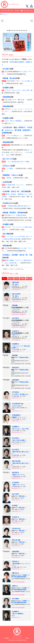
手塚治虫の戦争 (23, 357)
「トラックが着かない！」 (14, 135)
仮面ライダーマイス (18, 474)
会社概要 (6, 638)
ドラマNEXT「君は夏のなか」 (20, 394)
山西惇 (5, 182)
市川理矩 (15, 598)
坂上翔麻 (6, 234)
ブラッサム (16, 309)
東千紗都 (18, 130)
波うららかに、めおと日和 (20, 90)
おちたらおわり (17, 405)
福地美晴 (6, 97)
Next (31, 20)
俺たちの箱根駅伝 (18, 613)
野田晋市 (13, 212)
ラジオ (16, 278)
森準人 (15, 586)
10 (23, 30)
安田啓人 (15, 561)
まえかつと (9, 130)
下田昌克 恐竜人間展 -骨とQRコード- (19, 206)
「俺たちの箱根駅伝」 (16, 121)
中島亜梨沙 (16, 415)
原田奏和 (20, 212)
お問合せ (27, 638)
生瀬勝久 (6, 88)
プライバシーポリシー (17, 638)
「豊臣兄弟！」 (21, 99)
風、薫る (15, 284)
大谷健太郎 (16, 403)
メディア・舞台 (18, 10)
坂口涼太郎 (16, 294)
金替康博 (5, 133)
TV (4, 278)
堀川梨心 (15, 472)
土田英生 (6, 127)
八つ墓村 (10, 168)
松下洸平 (15, 494)
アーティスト (9, 10)
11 (24, 30)
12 (26, 30)
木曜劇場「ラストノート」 (19, 417)
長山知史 (13, 78)
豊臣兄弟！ (22, 496)
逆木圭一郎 (15, 191)
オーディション (28, 10)
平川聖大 (15, 392)
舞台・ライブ (29, 278)
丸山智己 (15, 438)
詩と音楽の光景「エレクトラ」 (15, 185)
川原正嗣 (24, 191)
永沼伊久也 (16, 528)
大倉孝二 (15, 331)
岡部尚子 (22, 127)
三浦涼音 (15, 482)
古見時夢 (6, 191)
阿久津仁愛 (16, 461)
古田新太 (6, 203)
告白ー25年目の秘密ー (19, 440)
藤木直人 (15, 573)
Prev (2, 20)
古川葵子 (6, 69)
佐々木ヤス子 (8, 159)
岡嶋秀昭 (6, 175)
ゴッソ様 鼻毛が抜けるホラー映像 (18, 161)
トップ (3, 10)
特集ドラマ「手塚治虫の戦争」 (17, 215)
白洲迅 (15, 505)
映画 (22, 278)
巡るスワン (16, 334)
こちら (14, 269)
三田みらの (7, 166)
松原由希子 (27, 130)
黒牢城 (9, 178)
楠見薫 (5, 78)
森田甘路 (15, 282)
